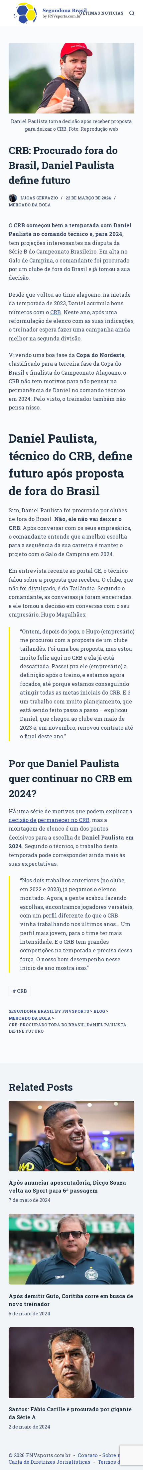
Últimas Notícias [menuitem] (101, 13)
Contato (88, 1455)
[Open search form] (131, 13)
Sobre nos (114, 1455)
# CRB (20, 991)
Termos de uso (115, 1461)
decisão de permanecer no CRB (49, 819)
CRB (55, 312)
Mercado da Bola (30, 204)
